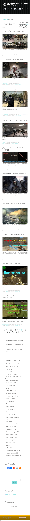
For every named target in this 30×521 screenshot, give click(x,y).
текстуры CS (10, 421)
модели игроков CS (12, 380)
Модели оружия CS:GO (13, 453)
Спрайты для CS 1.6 (12, 364)
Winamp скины (10, 406)
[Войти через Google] (17, 468)
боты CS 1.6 (10, 388)
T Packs (3, 142)
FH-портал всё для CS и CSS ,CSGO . (10, 4)
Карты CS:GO (10, 442)
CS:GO (8, 445)
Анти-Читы (9, 404)
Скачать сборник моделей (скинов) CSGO (14, 31)
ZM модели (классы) (5, 198)
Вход (26, 9)
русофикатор (10, 401)
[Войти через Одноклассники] (20, 468)
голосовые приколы (5, 324)
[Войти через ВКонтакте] (11, 468)
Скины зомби (4, 83)
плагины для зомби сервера (7, 168)
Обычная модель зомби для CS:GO (12, 60)
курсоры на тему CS (12, 426)
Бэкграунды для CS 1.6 (13, 434)
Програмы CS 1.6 (11, 374)
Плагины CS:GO (11, 447)
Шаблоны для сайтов (12, 417)
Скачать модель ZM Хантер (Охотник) (14, 174)
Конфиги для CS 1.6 (5, 229)
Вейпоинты (9, 412)
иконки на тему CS (12, 424)
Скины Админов (5, 114)
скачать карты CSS (12, 440)
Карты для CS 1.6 (11, 383)
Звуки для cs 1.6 (11, 429)
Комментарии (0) (18, 55)
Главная (5, 19)
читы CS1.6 (4, 290)
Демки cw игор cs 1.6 (12, 432)
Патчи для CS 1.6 (11, 390)
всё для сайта (10, 414)
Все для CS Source (12, 437)
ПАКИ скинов (4, 54)
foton (7, 55)
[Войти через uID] (8, 468)
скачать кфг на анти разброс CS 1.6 (13, 235)
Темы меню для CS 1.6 (13, 366)
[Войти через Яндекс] (14, 468)
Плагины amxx (10, 409)
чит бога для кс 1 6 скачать (11, 264)
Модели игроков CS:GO (13, 455)
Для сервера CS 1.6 (12, 385)
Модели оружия (11, 393)
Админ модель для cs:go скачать (12, 89)
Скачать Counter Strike (13, 450)
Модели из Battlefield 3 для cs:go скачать (14, 120)
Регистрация (23, 9)
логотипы (9, 369)
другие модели (10, 398)
